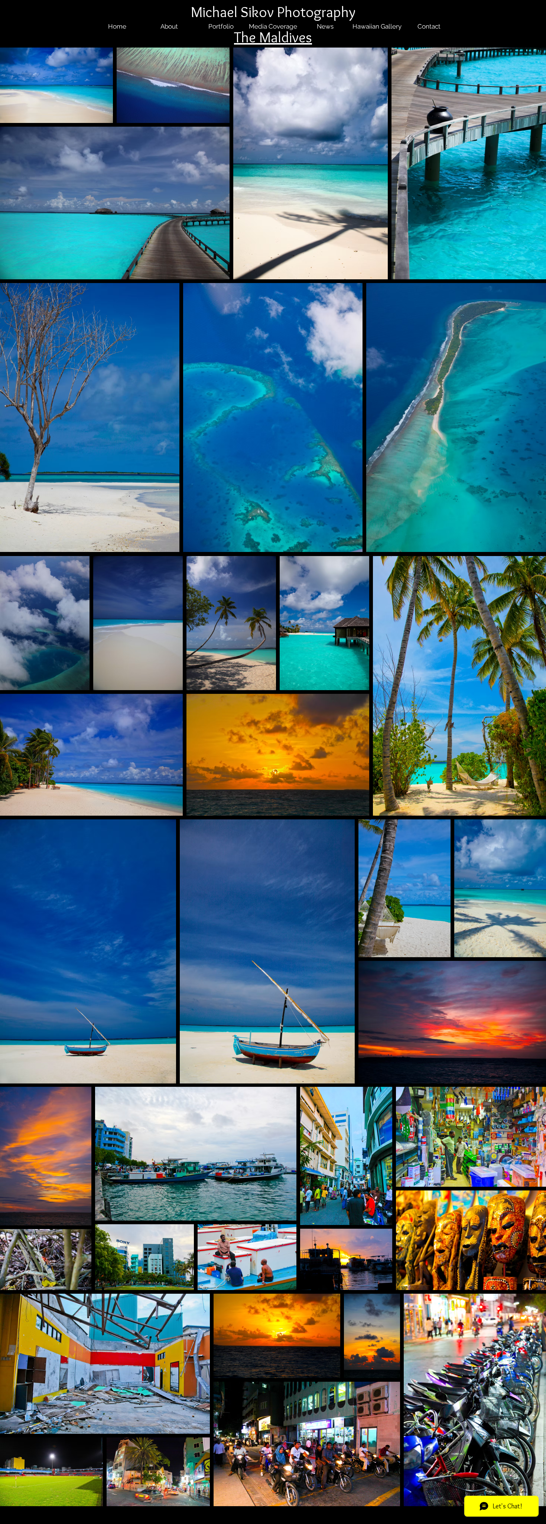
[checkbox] (17, 536)
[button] (164, 537)
